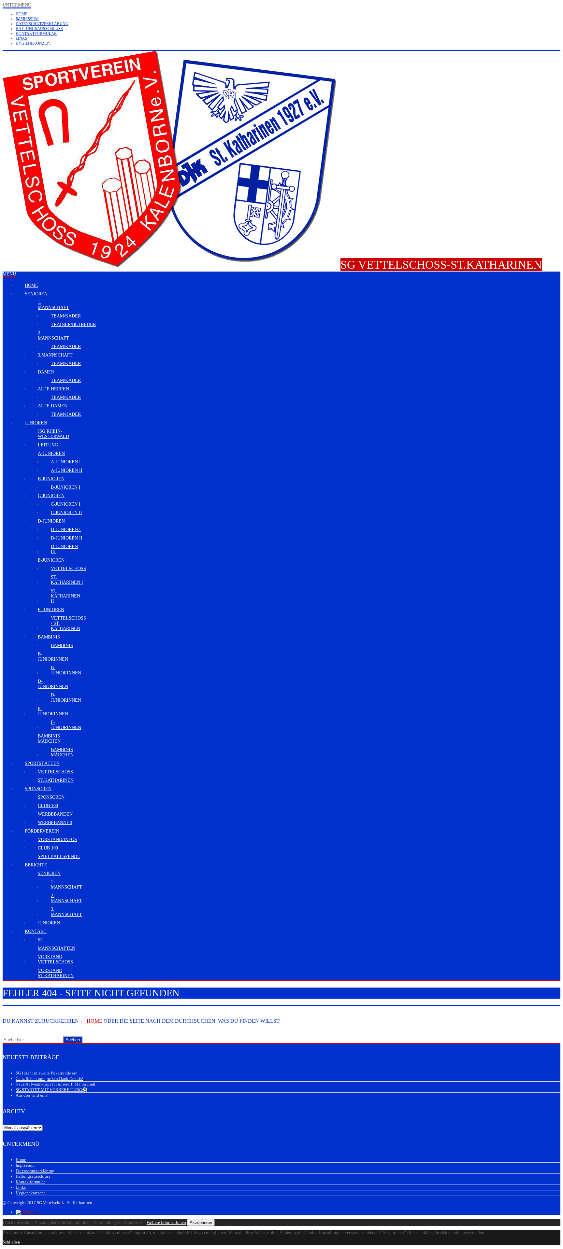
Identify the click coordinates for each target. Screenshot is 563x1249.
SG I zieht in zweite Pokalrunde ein (47, 1073)
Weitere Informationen (166, 1222)
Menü (9, 274)
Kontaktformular (36, 33)
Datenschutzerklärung (42, 23)
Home (21, 14)
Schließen (11, 1242)
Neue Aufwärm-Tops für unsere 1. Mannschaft (55, 1084)
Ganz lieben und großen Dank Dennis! (49, 1078)
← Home (91, 1021)
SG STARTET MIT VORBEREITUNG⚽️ (51, 1089)
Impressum (27, 19)
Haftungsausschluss (39, 28)
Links (21, 38)
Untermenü (17, 5)
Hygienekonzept (33, 43)
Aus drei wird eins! (32, 1095)
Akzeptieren (201, 1222)
